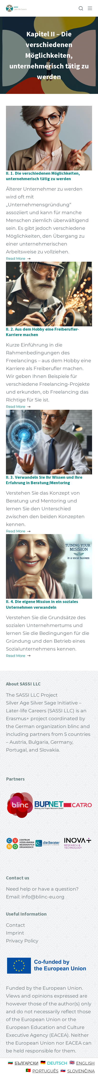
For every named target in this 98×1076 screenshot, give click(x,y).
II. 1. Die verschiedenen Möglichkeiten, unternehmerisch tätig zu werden (43, 175)
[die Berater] (49, 843)
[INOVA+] (78, 843)
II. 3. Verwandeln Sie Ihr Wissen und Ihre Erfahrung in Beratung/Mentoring (44, 479)
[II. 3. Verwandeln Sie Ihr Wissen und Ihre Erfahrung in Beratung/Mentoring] (49, 441)
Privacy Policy (22, 941)
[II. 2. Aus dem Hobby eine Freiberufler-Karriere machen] (49, 293)
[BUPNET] (49, 805)
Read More (21, 259)
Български (26, 1063)
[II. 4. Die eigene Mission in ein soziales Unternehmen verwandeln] (49, 566)
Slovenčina (81, 1071)
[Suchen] (81, 8)
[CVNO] (20, 843)
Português (45, 1071)
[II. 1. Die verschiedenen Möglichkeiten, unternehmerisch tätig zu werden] (49, 137)
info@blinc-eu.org (42, 897)
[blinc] (20, 805)
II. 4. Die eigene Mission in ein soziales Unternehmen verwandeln (42, 604)
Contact (15, 925)
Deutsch (57, 1063)
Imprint (15, 933)
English (85, 1063)
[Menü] (90, 8)
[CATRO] (78, 805)
